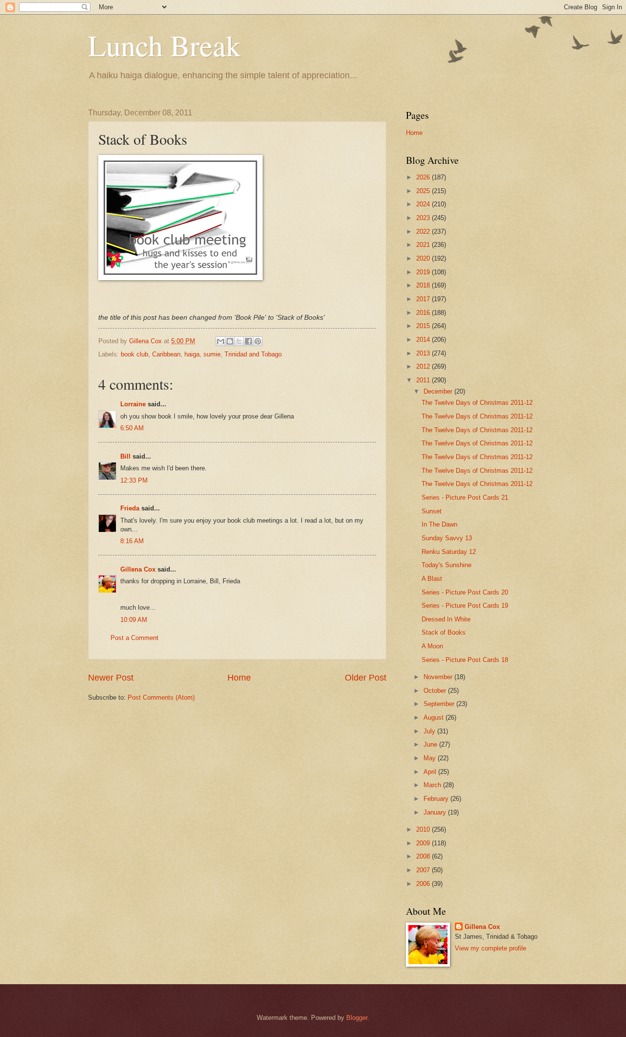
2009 (424, 843)
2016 (424, 312)
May (431, 758)
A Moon (432, 646)
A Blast (432, 578)
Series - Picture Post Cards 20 (465, 592)
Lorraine (133, 404)
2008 (424, 856)
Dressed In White (446, 619)
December (439, 391)
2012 (424, 366)
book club (134, 354)
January (436, 812)
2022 (424, 231)
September (440, 703)
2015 (424, 326)
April (431, 771)
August (435, 717)
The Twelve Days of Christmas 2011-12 (477, 402)
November (439, 677)
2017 (424, 299)
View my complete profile (490, 948)
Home (239, 678)
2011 (424, 380)
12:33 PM (134, 480)
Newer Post (111, 678)
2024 (424, 204)
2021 (424, 244)
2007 (424, 870)
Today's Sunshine (446, 565)
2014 (424, 339)
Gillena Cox (138, 569)
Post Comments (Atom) (161, 697)
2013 (424, 353)
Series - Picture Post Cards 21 (465, 497)
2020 (424, 258)
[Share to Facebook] (248, 341)
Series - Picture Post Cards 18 (465, 659)
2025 (424, 191)
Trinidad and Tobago (253, 354)
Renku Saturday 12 (449, 551)
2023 (424, 217)
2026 (424, 177)
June (431, 744)
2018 (424, 285)
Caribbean (166, 354)
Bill (125, 456)
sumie (212, 354)
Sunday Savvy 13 (447, 538)
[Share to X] (239, 341)
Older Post (365, 678)
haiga (192, 354)
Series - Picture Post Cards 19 (465, 605)
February (437, 798)
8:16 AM (132, 541)
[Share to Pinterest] (258, 341)
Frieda (129, 508)
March (433, 785)
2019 (424, 272)
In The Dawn (439, 524)
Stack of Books (444, 632)
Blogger (356, 1017)
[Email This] (220, 341)
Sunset (432, 511)
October (436, 690)
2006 (424, 883)
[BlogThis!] (230, 341)
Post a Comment (134, 637)
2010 (424, 829)
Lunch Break (164, 45)
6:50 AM (132, 428)
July (430, 731)
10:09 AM (133, 619)
